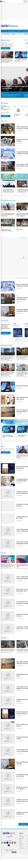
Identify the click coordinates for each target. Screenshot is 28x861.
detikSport (21, 843)
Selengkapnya (5, 48)
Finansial (19, 31)
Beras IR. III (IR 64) (17, 114)
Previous (2, 186)
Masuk (25, 1)
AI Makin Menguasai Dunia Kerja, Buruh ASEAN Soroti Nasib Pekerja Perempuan (8, 373)
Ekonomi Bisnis (11, 31)
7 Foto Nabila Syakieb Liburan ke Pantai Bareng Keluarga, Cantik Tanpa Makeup (8, 214)
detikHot (20, 841)
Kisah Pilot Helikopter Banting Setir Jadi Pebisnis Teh (8, 436)
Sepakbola (21, 844)
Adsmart (13, 33)
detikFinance (21, 838)
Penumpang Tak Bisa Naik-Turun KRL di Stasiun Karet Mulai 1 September (6, 61)
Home (5, 31)
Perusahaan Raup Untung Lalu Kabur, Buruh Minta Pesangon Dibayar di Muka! (11, 95)
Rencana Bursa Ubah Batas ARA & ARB (21, 60)
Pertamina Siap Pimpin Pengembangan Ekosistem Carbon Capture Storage (8, 190)
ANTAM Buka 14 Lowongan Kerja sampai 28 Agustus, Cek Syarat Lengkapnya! (7, 358)
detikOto (20, 846)
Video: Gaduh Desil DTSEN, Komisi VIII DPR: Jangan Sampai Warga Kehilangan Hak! (8, 565)
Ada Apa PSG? (19, 229)
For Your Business (6, 33)
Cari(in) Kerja (20, 33)
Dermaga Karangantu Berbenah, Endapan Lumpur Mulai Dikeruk (8, 650)
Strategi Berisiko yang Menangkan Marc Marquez (6, 230)
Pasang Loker (5, 333)
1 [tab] (22, 193)
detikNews (21, 835)
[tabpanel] (8, 188)
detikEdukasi (21, 836)
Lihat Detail (17, 339)
